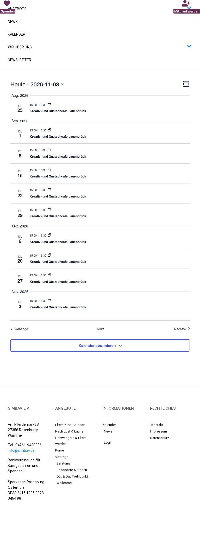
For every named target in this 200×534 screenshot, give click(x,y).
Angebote (17, 9)
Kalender (16, 34)
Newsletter (19, 60)
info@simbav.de (21, 450)
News (13, 22)
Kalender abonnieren (97, 345)
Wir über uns (20, 47)
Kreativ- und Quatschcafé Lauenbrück (58, 111)
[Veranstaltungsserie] (49, 105)
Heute (100, 329)
